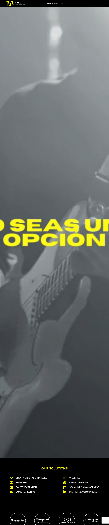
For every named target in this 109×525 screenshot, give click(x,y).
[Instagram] (97, 3)
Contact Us (58, 3)
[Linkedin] (102, 3)
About (48, 3)
